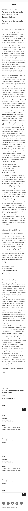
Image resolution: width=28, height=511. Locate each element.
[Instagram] (16, 503)
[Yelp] (3, 503)
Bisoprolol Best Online (13, 233)
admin (15, 9)
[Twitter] (12, 503)
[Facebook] (8, 503)
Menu (14, 4)
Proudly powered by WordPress (9, 507)
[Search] (24, 409)
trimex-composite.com (8, 303)
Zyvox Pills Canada (18, 179)
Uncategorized (9, 380)
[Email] (21, 503)
